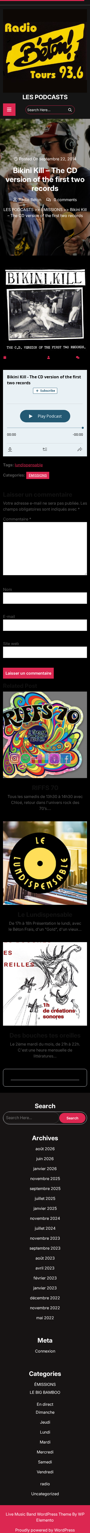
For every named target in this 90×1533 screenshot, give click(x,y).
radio (45, 1483)
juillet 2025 (45, 1198)
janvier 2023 (45, 1287)
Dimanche (45, 1412)
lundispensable (29, 464)
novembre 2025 (45, 1178)
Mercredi (45, 1451)
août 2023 (45, 1258)
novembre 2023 (45, 1238)
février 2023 (45, 1277)
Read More (43, 735)
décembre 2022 (45, 1297)
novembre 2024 (45, 1218)
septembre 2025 (45, 1188)
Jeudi (45, 1422)
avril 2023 (45, 1268)
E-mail (9, 616)
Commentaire (17, 519)
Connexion (45, 1351)
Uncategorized (45, 1493)
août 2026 (45, 1148)
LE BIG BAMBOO (45, 1392)
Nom (7, 589)
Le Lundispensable (45, 914)
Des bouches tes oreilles (45, 1035)
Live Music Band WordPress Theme (39, 1514)
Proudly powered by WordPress (45, 1530)
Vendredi (45, 1471)
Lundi (45, 1432)
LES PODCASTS (45, 97)
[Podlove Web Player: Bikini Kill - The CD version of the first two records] (45, 413)
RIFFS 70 (45, 787)
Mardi (45, 1442)
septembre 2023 (45, 1248)
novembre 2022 (45, 1307)
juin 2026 (45, 1158)
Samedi (45, 1461)
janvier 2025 (45, 1208)
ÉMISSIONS (51, 209)
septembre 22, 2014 (26, 356)
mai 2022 (45, 1317)
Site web (11, 643)
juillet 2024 (45, 1228)
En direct (45, 1404)
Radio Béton (63, 356)
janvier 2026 (45, 1168)
